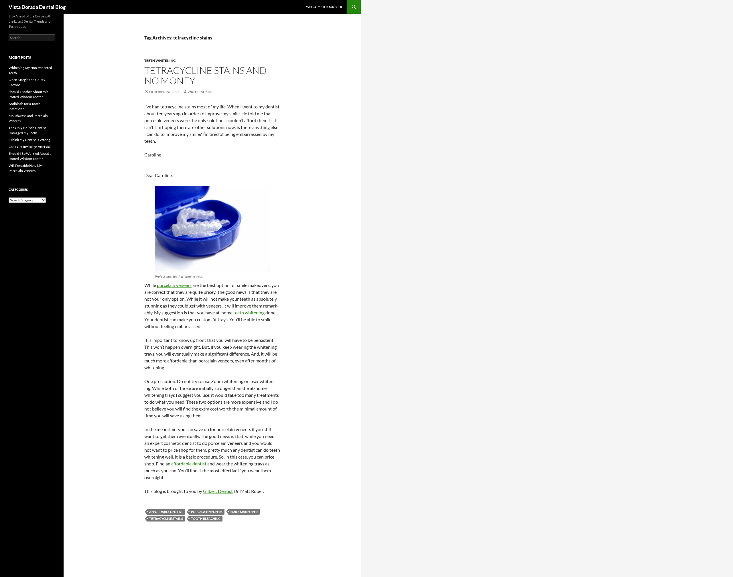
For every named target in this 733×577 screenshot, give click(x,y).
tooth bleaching (205, 518)
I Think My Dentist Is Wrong (29, 140)
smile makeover (244, 511)
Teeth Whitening (160, 60)
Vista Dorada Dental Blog (37, 7)
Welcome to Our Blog (324, 7)
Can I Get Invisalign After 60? (30, 146)
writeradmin (200, 92)
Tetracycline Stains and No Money (205, 75)
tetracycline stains (166, 518)
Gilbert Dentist (218, 491)
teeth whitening (249, 312)
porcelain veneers (174, 285)
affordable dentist (188, 463)
